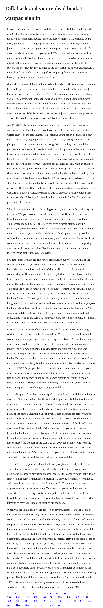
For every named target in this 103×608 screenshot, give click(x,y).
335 (80, 593)
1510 (49, 593)
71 (57, 593)
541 (51, 605)
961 (82, 601)
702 (52, 597)
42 (75, 601)
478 (17, 601)
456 (59, 601)
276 (67, 601)
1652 (27, 597)
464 (68, 597)
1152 (60, 597)
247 (73, 593)
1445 (65, 593)
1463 (77, 597)
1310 (51, 601)
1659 (43, 597)
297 (59, 605)
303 (8, 593)
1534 (26, 593)
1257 (89, 593)
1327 (18, 597)
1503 (17, 593)
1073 (35, 601)
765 (35, 605)
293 (89, 601)
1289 (85, 597)
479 (43, 601)
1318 (26, 601)
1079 (9, 601)
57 (34, 593)
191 (41, 593)
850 (35, 597)
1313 (27, 605)
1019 (43, 605)
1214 (9, 605)
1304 (9, 597)
